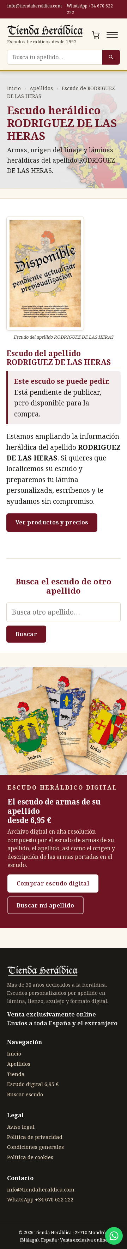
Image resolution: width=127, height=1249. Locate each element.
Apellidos (41, 88)
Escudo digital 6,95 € (33, 1083)
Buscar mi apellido (45, 905)
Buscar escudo (25, 1094)
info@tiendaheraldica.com (34, 6)
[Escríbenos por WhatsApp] (114, 1236)
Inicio (14, 88)
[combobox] (54, 57)
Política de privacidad (34, 1136)
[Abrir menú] (112, 35)
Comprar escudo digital (53, 883)
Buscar (26, 634)
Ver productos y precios (52, 522)
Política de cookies (30, 1157)
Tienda (16, 1074)
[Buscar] (111, 57)
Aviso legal (21, 1126)
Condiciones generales (35, 1146)
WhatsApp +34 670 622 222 (90, 9)
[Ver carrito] (96, 35)
